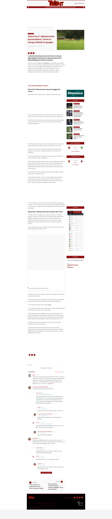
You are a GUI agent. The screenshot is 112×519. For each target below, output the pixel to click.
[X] (79, 497)
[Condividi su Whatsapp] (34, 53)
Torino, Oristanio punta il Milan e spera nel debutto (79, 137)
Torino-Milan (75, 164)
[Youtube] (82, 497)
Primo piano (34, 27)
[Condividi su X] (31, 53)
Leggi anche (75, 100)
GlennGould (44, 408)
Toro (31, 27)
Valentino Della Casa (32, 46)
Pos (68, 214)
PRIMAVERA (78, 212)
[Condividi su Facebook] (29, 53)
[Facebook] (74, 497)
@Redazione (39, 441)
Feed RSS (34, 503)
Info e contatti (44, 503)
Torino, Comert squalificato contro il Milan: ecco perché (78, 106)
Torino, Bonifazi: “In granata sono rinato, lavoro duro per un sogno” (36, 486)
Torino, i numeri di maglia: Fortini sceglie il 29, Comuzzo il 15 (79, 123)
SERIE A (70, 212)
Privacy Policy (51, 503)
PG (74, 214)
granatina (43, 449)
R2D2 (33, 375)
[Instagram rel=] (77, 497)
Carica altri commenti (46, 472)
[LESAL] (75, 93)
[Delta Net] (80, 503)
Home (28, 27)
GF (78, 214)
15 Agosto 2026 (75, 147)
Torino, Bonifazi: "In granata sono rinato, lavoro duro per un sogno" (60, 7)
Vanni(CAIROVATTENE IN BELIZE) (40, 387)
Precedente (34, 482)
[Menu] (28, 7)
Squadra (70, 214)
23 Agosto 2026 (75, 160)
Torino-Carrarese (75, 151)
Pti (82, 214)
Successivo (58, 481)
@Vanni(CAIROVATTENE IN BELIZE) (44, 425)
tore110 (37, 422)
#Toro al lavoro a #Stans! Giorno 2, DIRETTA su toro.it (38, 288)
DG (81, 214)
